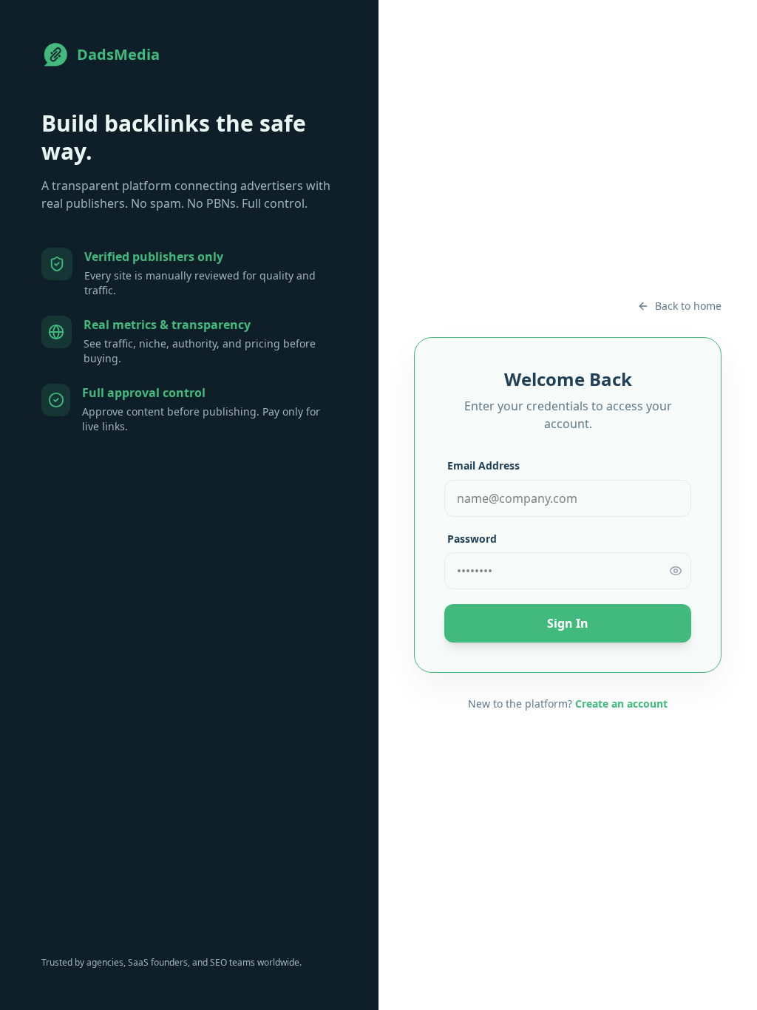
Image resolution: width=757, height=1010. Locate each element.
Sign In (567, 623)
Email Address (483, 465)
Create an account (621, 704)
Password (472, 539)
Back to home (688, 306)
